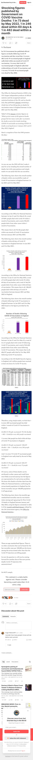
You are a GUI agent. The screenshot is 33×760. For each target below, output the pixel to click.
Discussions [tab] (15, 662)
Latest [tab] (8, 662)
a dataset (18, 102)
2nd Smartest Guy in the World (14, 37)
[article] (16, 674)
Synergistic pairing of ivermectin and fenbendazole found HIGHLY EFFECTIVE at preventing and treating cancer (12, 669)
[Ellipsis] (30, 632)
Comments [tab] (5, 616)
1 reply (9, 645)
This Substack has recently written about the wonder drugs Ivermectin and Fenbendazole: (12, 674)
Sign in (29, 2)
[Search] (30, 662)
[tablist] (9, 616)
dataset (13, 114)
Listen (29, 38)
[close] (27, 710)
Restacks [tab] (13, 616)
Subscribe (23, 2)
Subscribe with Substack (18, 738)
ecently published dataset (15, 507)
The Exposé (7, 47)
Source (16, 387)
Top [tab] (3, 662)
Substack (7, 756)
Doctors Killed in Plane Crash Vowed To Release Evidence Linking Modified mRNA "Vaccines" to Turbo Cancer (12, 688)
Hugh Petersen (9, 633)
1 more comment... (6, 653)
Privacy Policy (22, 746)
